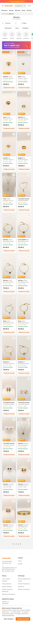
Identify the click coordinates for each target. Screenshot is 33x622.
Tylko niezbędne (8, 619)
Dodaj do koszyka (9, 87)
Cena (17, 28)
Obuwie (11, 10)
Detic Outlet (5, 13)
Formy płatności (6, 583)
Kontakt (20, 563)
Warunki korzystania (24, 589)
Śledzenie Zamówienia (8, 594)
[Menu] (3, 5)
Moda (23, 10)
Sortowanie (8, 28)
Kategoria (26, 28)
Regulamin (21, 586)
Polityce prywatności (8, 615)
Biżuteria (17, 10)
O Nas (20, 561)
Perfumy (29, 10)
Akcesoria (4, 10)
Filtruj (23, 23)
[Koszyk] (30, 5)
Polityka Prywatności (24, 583)
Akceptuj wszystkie (23, 619)
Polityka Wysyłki (6, 586)
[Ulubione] (28, 5)
